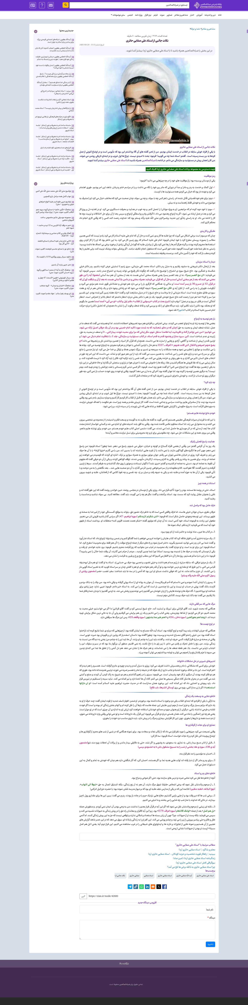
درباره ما (42, 5)
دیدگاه (212, 918)
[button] (135, 886)
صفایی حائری (134, 875)
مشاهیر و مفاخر (181, 15)
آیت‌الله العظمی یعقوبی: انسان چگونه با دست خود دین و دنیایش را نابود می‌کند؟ (55, 66)
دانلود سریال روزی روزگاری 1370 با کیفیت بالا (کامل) (55, 258)
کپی (83, 896)
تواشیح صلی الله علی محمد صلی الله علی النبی (53, 191)
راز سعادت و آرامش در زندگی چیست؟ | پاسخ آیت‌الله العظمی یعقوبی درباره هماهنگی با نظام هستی (55, 75)
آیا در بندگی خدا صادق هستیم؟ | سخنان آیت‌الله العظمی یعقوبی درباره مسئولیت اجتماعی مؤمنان (55, 83)
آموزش (199, 15)
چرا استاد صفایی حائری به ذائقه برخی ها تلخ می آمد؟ (191, 867)
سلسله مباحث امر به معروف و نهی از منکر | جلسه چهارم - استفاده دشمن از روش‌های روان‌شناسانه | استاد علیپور (55, 128)
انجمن (130, 15)
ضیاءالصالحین (124, 984)
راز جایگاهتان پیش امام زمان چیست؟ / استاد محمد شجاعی (54, 109)
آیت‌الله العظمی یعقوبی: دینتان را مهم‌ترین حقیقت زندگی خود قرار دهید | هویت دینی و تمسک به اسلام (55, 58)
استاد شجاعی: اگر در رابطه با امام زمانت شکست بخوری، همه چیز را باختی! (56, 101)
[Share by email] (153, 886)
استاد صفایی (148, 875)
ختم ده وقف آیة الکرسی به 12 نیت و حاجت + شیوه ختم (55, 227)
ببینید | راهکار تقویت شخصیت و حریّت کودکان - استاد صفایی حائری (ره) (181, 854)
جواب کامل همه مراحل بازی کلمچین (57, 196)
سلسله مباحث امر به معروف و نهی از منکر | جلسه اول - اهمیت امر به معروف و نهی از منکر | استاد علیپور (55, 168)
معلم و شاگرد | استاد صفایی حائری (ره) (197, 850)
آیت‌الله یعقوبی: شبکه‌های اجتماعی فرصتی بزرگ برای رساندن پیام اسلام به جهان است (55, 40)
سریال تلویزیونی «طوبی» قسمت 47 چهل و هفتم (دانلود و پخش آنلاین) (56, 279)
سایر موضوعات (119, 15)
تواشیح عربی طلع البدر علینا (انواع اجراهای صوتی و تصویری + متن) (56, 203)
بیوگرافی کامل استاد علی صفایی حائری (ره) (195, 863)
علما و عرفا (195, 29)
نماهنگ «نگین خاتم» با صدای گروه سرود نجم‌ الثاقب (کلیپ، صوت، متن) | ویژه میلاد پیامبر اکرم (55, 211)
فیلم (156, 15)
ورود (33, 5)
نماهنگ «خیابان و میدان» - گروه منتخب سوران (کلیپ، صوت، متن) (57, 287)
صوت (162, 15)
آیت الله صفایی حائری (184, 875)
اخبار (192, 15)
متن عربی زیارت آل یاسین (61, 264)
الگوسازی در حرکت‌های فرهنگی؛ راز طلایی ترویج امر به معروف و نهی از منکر (54, 118)
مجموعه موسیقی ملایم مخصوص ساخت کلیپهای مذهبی (57, 219)
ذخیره (210, 944)
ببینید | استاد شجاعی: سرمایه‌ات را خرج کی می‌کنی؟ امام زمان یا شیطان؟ (57, 92)
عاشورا (181, 310)
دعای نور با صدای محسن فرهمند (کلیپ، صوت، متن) (54, 250)
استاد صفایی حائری (165, 875)
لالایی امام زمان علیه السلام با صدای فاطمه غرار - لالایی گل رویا (56, 242)
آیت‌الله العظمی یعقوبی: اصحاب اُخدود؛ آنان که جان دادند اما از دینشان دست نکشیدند (54, 49)
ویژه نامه (138, 15)
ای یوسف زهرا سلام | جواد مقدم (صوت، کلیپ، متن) (55, 295)
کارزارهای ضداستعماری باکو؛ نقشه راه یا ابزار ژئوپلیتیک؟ (57, 149)
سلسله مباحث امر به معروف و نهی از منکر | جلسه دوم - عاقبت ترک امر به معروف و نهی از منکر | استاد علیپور (55, 159)
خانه (220, 15)
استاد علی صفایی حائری (205, 875)
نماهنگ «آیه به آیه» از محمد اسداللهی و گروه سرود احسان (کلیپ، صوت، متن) (55, 271)
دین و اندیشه (210, 15)
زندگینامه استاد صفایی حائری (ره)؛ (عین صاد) (194, 858)
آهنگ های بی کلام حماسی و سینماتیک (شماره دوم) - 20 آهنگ (55, 234)
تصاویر (169, 15)
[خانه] (207, 5)
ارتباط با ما (50, 5)
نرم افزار (148, 15)
